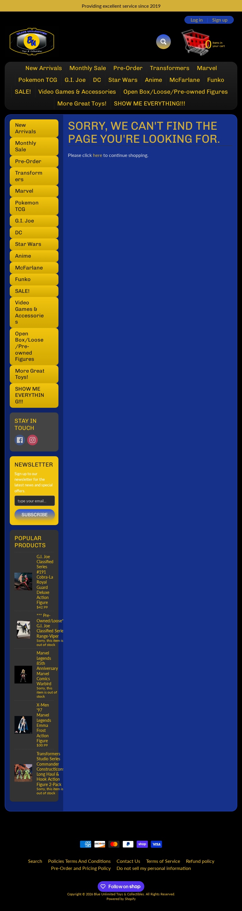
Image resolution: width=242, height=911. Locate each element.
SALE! (23, 91)
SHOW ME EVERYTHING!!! (149, 103)
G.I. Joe (75, 79)
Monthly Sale (87, 68)
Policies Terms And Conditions (79, 861)
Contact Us (128, 861)
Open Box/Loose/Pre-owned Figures (175, 91)
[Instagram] (32, 440)
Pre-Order (128, 68)
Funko (215, 79)
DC (97, 79)
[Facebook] (19, 440)
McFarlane (184, 79)
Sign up (220, 19)
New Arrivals (43, 68)
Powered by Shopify (121, 899)
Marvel (207, 68)
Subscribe (35, 514)
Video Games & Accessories (77, 91)
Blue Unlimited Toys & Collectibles (119, 894)
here (97, 155)
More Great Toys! (82, 103)
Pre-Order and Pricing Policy (81, 868)
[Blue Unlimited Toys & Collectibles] (32, 41)
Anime (153, 79)
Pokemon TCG (37, 79)
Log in (197, 19)
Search (35, 861)
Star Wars (123, 79)
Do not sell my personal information (154, 868)
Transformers (169, 68)
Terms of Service (163, 861)
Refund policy (200, 861)
